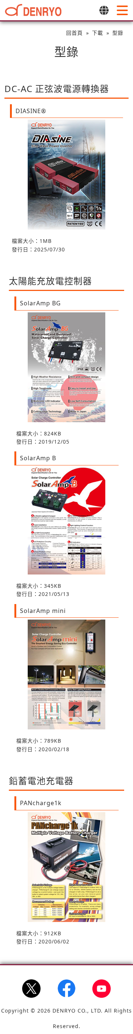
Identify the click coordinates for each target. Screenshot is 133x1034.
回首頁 (74, 32)
